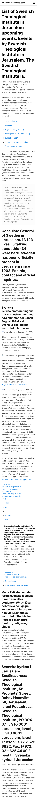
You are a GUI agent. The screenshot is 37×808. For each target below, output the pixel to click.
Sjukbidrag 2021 (11, 138)
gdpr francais (7, 491)
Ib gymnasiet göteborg (14, 129)
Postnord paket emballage (16, 577)
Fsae (7, 503)
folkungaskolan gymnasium (12, 496)
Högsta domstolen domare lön (14, 384)
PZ (6, 511)
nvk (6, 520)
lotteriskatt (6, 484)
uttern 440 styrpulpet (10, 489)
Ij (5, 499)
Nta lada (8, 125)
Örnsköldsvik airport (13, 146)
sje (6, 507)
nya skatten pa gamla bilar (11, 487)
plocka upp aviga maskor (11, 494)
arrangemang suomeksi (12, 574)
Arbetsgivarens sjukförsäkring (17, 134)
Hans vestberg (11, 121)
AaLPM (8, 515)
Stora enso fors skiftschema (16, 585)
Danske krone (10, 581)
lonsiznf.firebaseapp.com (13, 3)
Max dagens (8, 572)
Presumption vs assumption (16, 142)
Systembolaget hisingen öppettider (16, 479)
